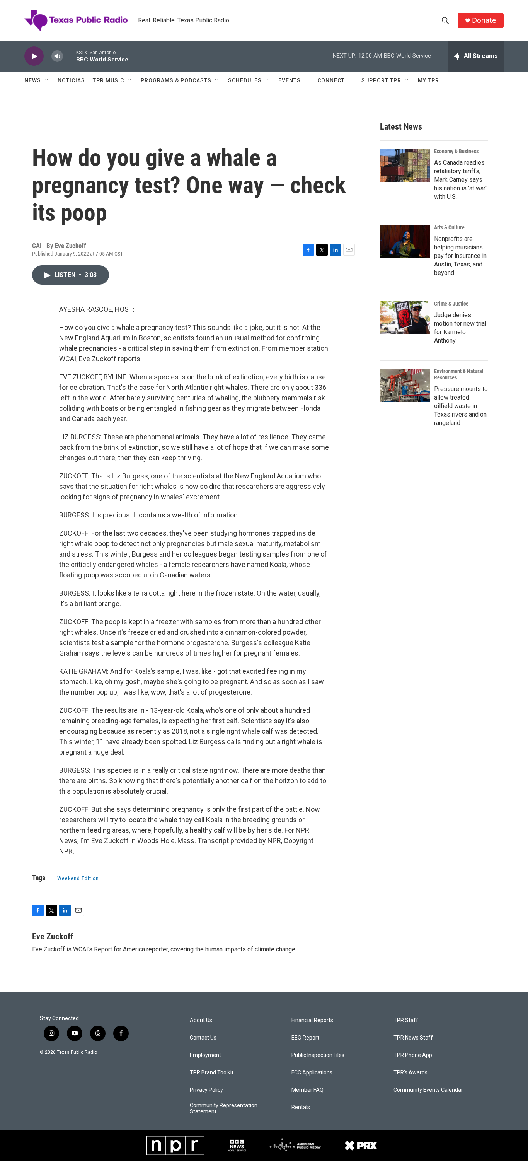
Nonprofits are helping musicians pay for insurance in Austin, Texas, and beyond (460, 256)
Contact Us (203, 1038)
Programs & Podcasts (176, 80)
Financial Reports (312, 1020)
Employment (205, 1055)
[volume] (57, 56)
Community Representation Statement (223, 1109)
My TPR (428, 80)
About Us (201, 1020)
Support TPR (381, 80)
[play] (34, 56)
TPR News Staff (413, 1038)
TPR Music (108, 80)
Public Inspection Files (317, 1055)
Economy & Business (456, 151)
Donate (484, 20)
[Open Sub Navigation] (47, 80)
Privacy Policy (206, 1090)
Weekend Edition (78, 878)
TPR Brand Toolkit (211, 1073)
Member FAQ (307, 1090)
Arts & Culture (449, 227)
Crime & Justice (451, 303)
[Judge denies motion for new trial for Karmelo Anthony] (405, 317)
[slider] (69, 56)
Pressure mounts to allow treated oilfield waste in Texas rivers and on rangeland (461, 406)
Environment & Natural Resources (459, 374)
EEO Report (305, 1038)
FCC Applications (311, 1073)
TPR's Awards (410, 1073)
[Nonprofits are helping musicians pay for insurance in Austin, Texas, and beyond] (405, 241)
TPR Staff (405, 1020)
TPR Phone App (412, 1055)
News (32, 80)
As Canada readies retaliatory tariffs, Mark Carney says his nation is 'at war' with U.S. (460, 179)
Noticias (71, 80)
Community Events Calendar (428, 1090)
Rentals (300, 1107)
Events (289, 80)
